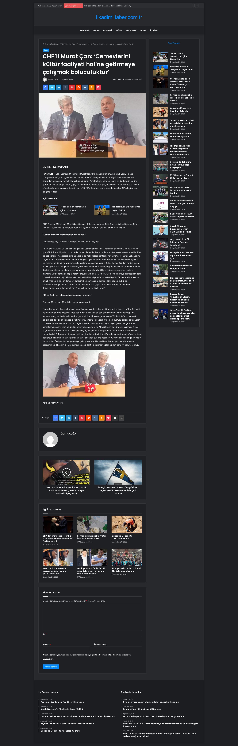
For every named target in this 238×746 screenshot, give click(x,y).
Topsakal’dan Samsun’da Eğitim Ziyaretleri (179, 56)
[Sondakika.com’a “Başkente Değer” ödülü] (101, 210)
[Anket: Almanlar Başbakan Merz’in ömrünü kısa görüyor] (160, 230)
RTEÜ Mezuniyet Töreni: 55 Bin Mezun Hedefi (181, 176)
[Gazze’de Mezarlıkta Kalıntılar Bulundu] (127, 524)
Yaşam (143, 30)
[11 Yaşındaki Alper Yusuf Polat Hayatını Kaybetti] (160, 217)
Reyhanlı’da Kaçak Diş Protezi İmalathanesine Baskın (92, 537)
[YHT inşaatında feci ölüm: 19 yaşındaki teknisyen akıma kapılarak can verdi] (92, 557)
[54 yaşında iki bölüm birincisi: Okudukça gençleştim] (127, 557)
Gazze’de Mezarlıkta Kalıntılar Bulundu (122, 537)
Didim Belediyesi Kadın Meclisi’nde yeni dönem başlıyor (182, 203)
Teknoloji (131, 30)
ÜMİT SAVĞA (53, 80)
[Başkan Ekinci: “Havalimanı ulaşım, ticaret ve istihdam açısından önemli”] (160, 298)
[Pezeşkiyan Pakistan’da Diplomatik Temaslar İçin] (160, 256)
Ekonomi (107, 30)
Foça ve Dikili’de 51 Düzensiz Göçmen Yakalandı (179, 242)
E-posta (47, 644)
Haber (96, 30)
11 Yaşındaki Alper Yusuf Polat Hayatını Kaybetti (182, 215)
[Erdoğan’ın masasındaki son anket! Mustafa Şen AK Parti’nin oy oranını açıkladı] (160, 282)
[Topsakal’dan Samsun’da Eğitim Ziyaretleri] (50, 210)
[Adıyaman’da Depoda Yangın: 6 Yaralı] (160, 269)
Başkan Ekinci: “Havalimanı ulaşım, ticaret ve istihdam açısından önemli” (180, 298)
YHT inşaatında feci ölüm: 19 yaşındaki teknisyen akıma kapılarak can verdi (91, 571)
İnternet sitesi (100, 644)
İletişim (154, 30)
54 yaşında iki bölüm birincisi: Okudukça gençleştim (126, 569)
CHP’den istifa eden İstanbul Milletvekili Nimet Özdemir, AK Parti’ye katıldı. (115, 6)
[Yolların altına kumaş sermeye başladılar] (160, 137)
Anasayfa (85, 30)
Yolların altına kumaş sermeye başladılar (180, 135)
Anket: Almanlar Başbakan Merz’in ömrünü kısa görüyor (180, 229)
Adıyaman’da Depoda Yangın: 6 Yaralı (181, 267)
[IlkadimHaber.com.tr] (119, 17)
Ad (45, 634)
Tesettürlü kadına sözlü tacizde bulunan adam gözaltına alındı (55, 571)
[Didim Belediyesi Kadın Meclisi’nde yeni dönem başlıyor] (160, 204)
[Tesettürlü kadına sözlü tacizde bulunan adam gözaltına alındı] (58, 557)
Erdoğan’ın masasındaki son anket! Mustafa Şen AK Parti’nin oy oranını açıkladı (182, 282)
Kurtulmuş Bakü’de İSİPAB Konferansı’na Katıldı (180, 190)
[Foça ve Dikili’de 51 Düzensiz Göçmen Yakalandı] (160, 243)
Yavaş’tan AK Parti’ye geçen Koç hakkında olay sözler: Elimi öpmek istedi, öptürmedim (182, 314)
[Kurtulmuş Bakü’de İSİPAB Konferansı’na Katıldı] (160, 191)
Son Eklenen (174, 43)
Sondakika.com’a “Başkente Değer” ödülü (182, 68)
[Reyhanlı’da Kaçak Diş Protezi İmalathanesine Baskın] (92, 524)
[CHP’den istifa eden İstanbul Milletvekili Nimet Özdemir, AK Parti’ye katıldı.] (58, 524)
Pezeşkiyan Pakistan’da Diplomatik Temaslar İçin (182, 255)
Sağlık (119, 30)
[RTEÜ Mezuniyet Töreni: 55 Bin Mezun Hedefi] (160, 179)
